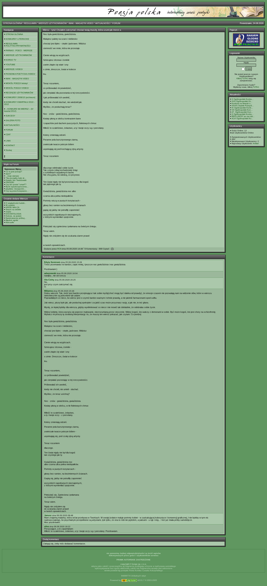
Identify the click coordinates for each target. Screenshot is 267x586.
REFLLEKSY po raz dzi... (243, 116)
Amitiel (256, 143)
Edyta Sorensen (52, 262)
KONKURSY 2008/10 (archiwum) (20, 97)
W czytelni (10, 205)
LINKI (8, 141)
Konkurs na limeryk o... (242, 103)
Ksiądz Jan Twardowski (16, 180)
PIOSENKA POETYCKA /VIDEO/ (20, 74)
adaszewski (50, 273)
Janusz (48, 515)
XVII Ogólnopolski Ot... (242, 101)
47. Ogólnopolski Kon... (242, 112)
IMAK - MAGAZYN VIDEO (81, 23)
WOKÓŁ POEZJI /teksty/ (17, 83)
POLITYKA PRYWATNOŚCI (18, 46)
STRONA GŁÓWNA (12, 23)
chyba (8, 212)
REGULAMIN (30, 23)
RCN (59, 249)
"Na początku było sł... (16, 178)
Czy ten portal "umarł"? (16, 184)
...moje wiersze (12, 176)
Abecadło (9, 222)
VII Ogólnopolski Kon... (242, 110)
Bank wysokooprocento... (17, 187)
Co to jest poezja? (14, 172)
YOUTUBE (10, 64)
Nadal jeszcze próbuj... (16, 218)
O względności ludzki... (16, 203)
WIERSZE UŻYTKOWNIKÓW (53, 23)
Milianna (48, 291)
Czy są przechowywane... (17, 191)
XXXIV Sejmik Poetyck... (243, 106)
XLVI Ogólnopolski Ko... (242, 118)
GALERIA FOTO (13, 120)
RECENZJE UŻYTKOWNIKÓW (19, 93)
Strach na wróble (13, 209)
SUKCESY (10, 116)
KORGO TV (11, 60)
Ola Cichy (49, 280)
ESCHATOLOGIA (13, 214)
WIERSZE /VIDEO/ (14, 69)
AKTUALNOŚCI (102, 23)
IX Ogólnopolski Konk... (242, 108)
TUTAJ (256, 87)
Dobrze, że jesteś (13, 216)
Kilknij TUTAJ (242, 78)
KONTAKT (10, 145)
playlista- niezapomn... (16, 189)
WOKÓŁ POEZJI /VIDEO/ (17, 88)
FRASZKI (10, 182)
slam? (8, 174)
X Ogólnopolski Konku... (243, 99)
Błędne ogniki (12, 220)
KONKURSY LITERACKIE (17, 39)
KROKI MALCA (12, 207)
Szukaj (9, 150)
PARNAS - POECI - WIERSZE (19, 50)
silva (46, 526)
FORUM (116, 23)
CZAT (8, 134)
